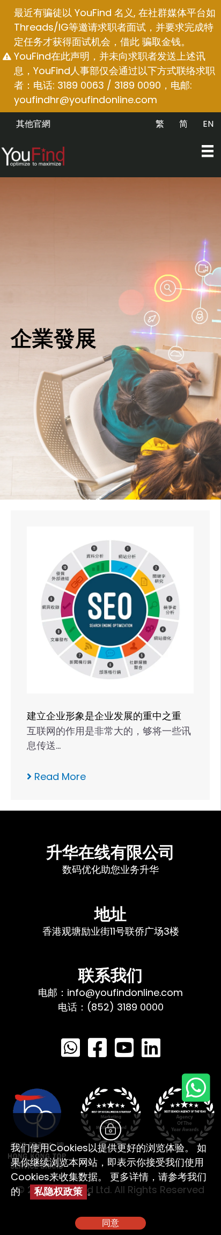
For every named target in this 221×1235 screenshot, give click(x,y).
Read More (59, 776)
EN (208, 124)
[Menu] (207, 151)
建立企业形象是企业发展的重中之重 (104, 716)
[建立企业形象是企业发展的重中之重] (110, 609)
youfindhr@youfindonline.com (85, 99)
